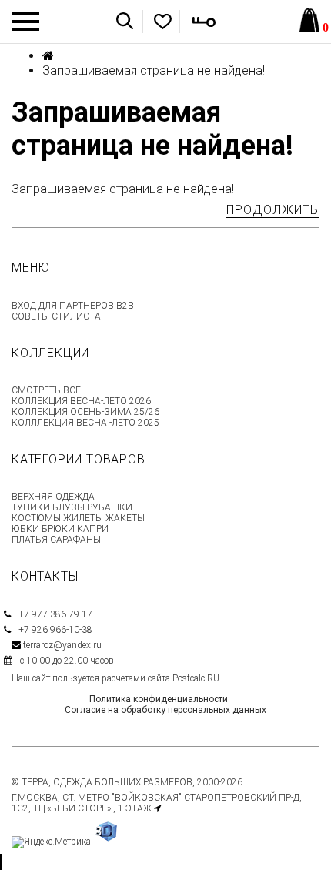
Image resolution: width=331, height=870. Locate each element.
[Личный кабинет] (194, 21)
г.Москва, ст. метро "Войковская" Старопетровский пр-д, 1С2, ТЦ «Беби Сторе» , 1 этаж (157, 803)
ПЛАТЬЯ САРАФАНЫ (56, 539)
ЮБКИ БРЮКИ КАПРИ (60, 529)
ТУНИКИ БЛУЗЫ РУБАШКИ (72, 507)
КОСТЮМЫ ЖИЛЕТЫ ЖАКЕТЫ (78, 518)
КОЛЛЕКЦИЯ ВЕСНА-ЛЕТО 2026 (81, 401)
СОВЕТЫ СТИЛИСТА (56, 316)
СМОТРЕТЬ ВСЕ (46, 390)
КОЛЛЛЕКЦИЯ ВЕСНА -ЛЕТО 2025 (85, 422)
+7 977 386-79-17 (55, 614)
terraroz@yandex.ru (62, 645)
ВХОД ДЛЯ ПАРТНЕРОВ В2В (73, 305)
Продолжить (272, 209)
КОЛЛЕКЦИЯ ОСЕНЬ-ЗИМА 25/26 (85, 412)
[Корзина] (309, 21)
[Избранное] (153, 21)
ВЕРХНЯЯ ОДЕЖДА (53, 496)
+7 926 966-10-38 (55, 629)
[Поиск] (125, 20)
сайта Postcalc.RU (183, 678)
